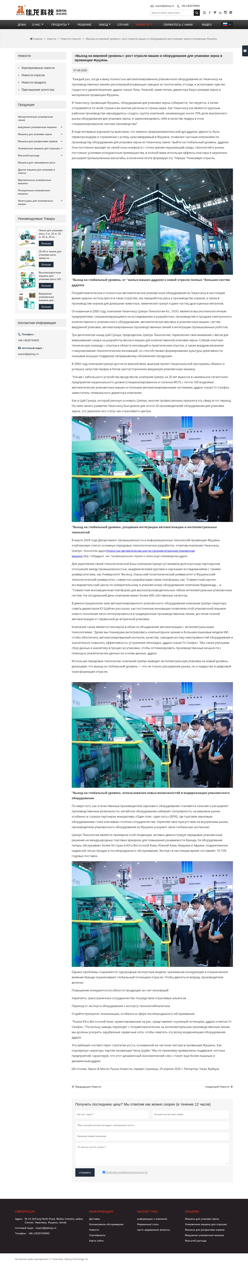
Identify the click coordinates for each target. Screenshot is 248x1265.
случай (123, 24)
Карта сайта (96, 1240)
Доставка (94, 1218)
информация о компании (152, 1218)
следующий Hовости (217, 1086)
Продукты (59, 24)
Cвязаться (25, 1211)
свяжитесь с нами (178, 24)
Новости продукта (34, 82)
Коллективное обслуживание (106, 1224)
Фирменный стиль (148, 1224)
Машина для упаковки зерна (35, 134)
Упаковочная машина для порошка (39, 148)
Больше (46, 243)
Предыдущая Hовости (86, 1086)
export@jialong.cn (164, 6)
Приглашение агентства (38, 89)
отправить (85, 1172)
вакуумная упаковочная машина (37, 127)
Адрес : (19, 1218)
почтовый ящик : (25, 1227)
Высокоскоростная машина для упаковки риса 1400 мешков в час (50, 276)
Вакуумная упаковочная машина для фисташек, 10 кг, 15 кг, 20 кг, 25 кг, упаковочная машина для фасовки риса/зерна (51, 297)
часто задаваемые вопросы (153, 1229)
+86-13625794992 (190, 6)
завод (103, 24)
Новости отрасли (71, 38)
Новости (94, 1229)
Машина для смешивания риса (36, 162)
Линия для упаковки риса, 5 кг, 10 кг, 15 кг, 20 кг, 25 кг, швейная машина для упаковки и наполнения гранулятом (51, 234)
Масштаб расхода (28, 155)
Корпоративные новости (38, 67)
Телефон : (21, 1233)
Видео (207, 24)
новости (143, 24)
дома (22, 24)
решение (84, 24)
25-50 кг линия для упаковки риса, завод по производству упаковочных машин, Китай (50, 255)
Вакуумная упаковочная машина (204, 1235)
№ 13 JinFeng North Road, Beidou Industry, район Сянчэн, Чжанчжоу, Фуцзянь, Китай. (54, 1220)
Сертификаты (97, 1235)
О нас (36, 24)
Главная (36, 38)
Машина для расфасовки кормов (37, 141)
